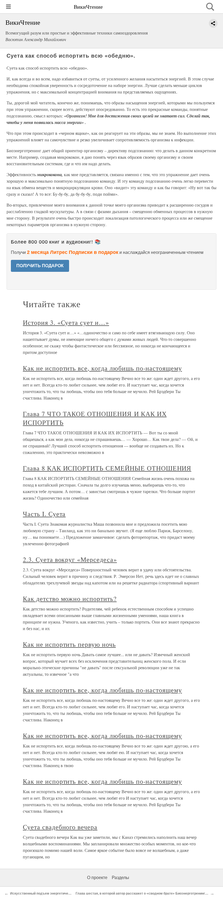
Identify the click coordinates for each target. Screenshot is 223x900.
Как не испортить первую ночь (69, 644)
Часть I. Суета (44, 513)
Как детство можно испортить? (70, 598)
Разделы (120, 877)
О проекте (97, 877)
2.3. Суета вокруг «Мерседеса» (70, 559)
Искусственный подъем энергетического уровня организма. (59, 893)
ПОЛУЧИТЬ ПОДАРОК (40, 265)
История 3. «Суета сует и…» (66, 322)
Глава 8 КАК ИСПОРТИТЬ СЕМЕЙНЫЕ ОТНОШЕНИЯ (107, 468)
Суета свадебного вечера (60, 827)
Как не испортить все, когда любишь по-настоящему (102, 368)
